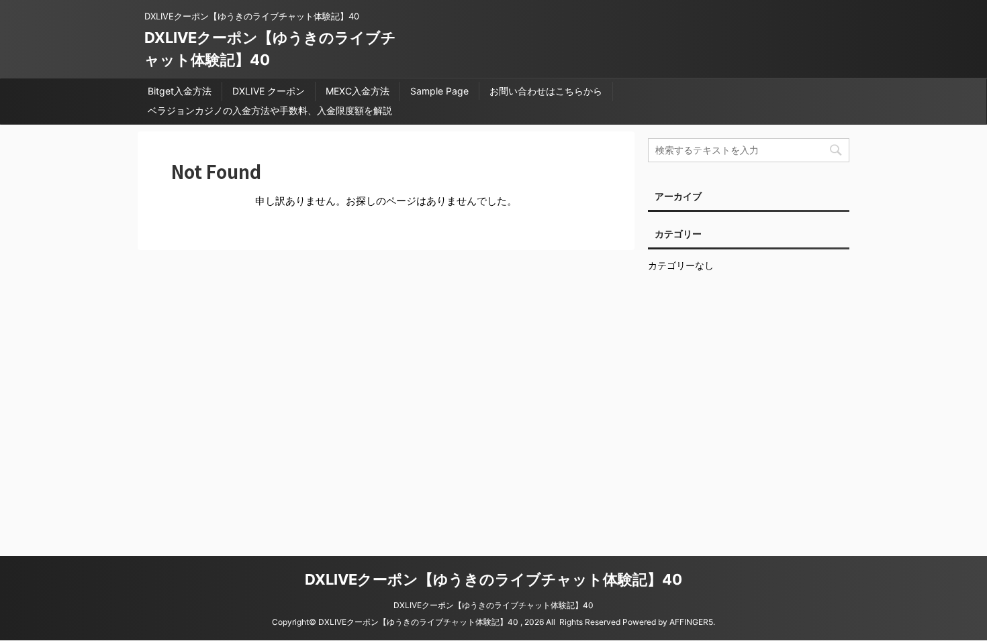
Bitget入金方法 (179, 91)
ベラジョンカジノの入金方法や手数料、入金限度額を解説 (270, 110)
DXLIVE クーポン (268, 91)
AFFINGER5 (691, 622)
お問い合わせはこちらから (545, 91)
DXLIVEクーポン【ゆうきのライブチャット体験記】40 (493, 579)
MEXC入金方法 (357, 91)
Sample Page (439, 91)
